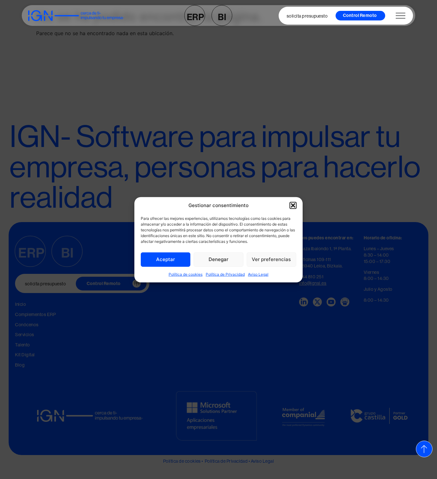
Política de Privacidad (225, 274)
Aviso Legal (258, 274)
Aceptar (165, 259)
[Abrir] (400, 15)
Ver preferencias (271, 259)
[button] (293, 205)
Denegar (218, 259)
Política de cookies (186, 274)
